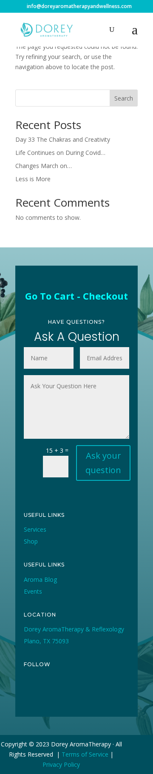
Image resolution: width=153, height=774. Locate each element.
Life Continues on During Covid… (60, 153)
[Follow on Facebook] (30, 693)
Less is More (33, 179)
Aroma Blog (40, 579)
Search (123, 98)
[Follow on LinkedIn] (109, 693)
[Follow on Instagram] (69, 693)
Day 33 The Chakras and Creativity (62, 139)
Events (33, 591)
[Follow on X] (50, 693)
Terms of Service (85, 754)
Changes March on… (43, 166)
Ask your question (103, 463)
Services (35, 529)
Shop (31, 541)
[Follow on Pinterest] (89, 693)
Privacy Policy (61, 764)
